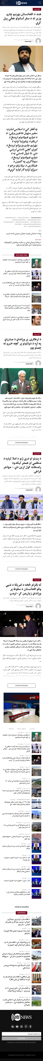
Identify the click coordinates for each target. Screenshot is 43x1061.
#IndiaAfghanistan (33, 220)
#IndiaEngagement (18, 220)
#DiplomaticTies (23, 218)
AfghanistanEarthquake (31, 224)
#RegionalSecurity (21, 222)
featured (18, 224)
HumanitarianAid (34, 226)
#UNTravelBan (8, 222)
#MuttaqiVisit (35, 222)
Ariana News (28, 41)
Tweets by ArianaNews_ (21, 907)
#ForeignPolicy (10, 218)
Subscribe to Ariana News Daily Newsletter (21, 1042)
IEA (25, 226)
